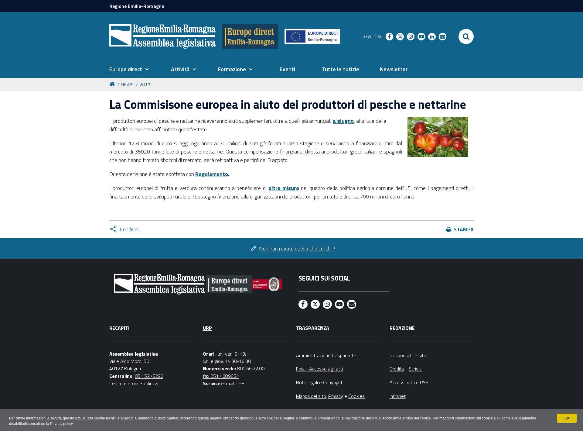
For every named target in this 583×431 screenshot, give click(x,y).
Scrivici (415, 368)
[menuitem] (129, 69)
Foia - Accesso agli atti (319, 368)
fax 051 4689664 (221, 376)
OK (567, 418)
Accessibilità (402, 382)
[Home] (113, 83)
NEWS (127, 84)
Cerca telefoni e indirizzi (133, 383)
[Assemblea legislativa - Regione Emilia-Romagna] (162, 36)
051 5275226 (149, 376)
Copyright (333, 382)
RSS (424, 382)
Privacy (335, 396)
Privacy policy (61, 424)
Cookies (356, 396)
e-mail (227, 383)
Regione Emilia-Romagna (136, 6)
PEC (243, 383)
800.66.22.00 (250, 368)
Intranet (398, 396)
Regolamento (211, 174)
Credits (397, 368)
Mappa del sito (311, 396)
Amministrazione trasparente (326, 355)
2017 (144, 84)
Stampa (464, 229)
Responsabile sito (408, 355)
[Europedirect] (250, 36)
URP (207, 328)
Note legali (307, 382)
